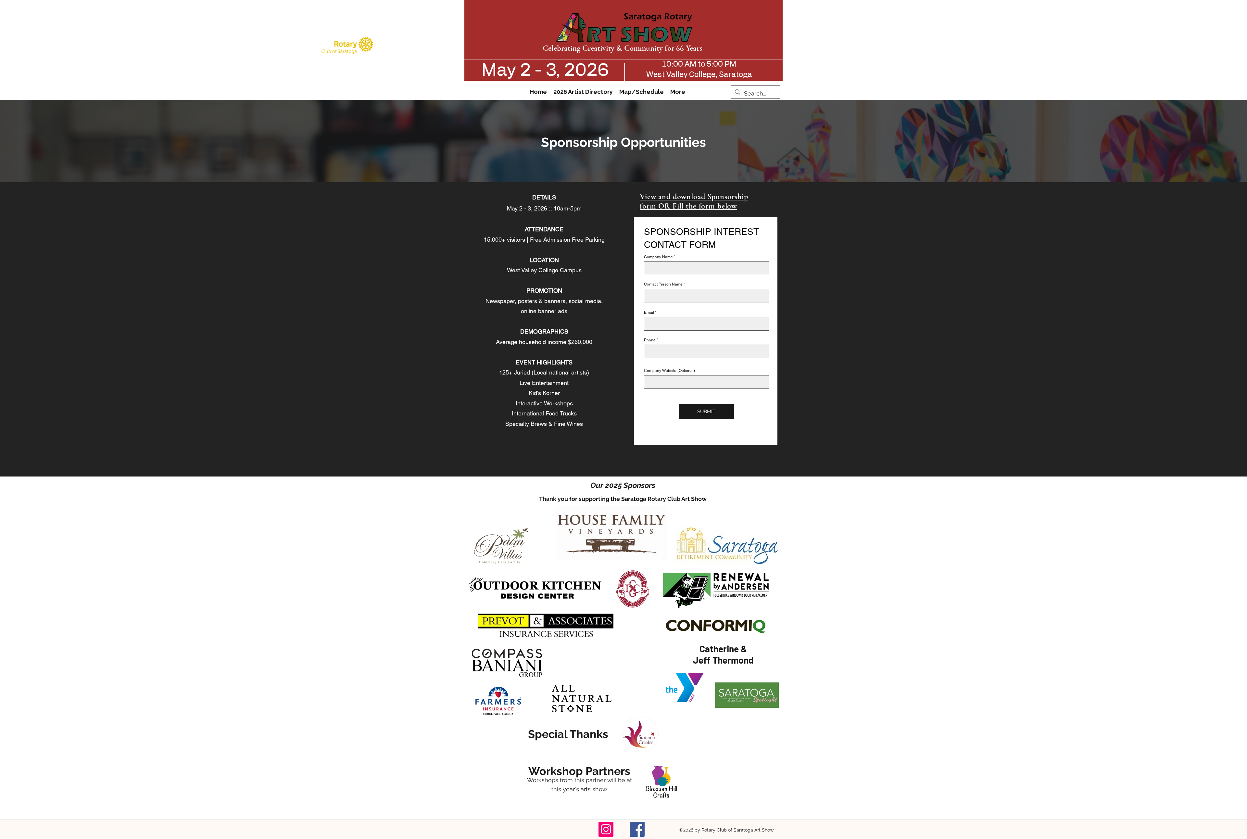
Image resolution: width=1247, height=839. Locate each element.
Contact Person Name (663, 284)
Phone (650, 340)
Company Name (658, 257)
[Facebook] (637, 829)
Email (649, 312)
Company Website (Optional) (669, 371)
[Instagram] (605, 829)
